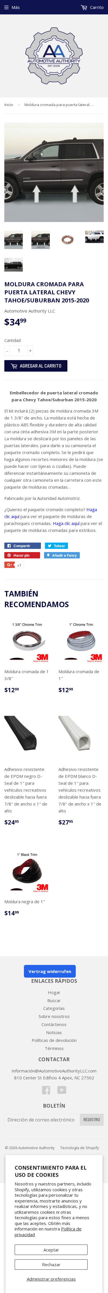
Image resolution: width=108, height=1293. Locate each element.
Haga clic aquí (66, 523)
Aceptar (51, 1250)
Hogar (54, 992)
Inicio (8, 104)
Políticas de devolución (54, 1040)
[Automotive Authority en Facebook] (46, 1092)
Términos (54, 1048)
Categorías (54, 1008)
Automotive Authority (36, 1147)
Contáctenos (54, 1024)
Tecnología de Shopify (79, 1147)
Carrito (96, 7)
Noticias (54, 1032)
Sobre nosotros (54, 1016)
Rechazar (51, 1264)
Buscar (54, 1000)
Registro (92, 1119)
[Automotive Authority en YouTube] (62, 1092)
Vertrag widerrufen (50, 971)
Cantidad (12, 340)
